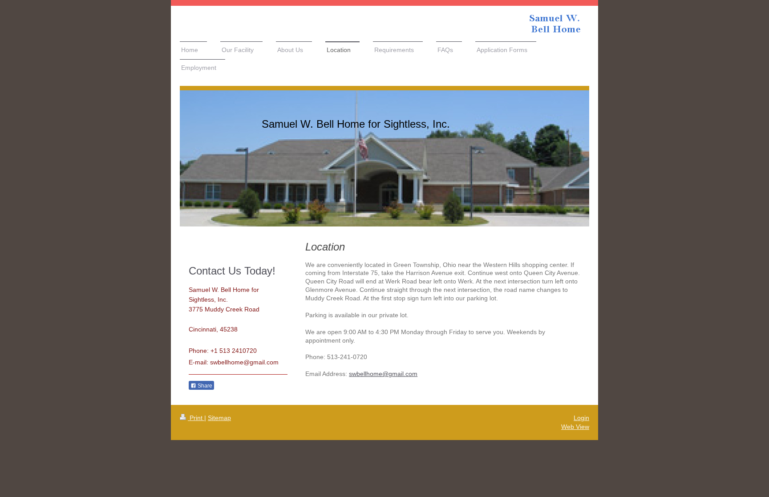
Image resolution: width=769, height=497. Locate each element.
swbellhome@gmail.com (383, 373)
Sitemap (219, 417)
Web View (575, 426)
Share (204, 386)
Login (581, 417)
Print (196, 417)
